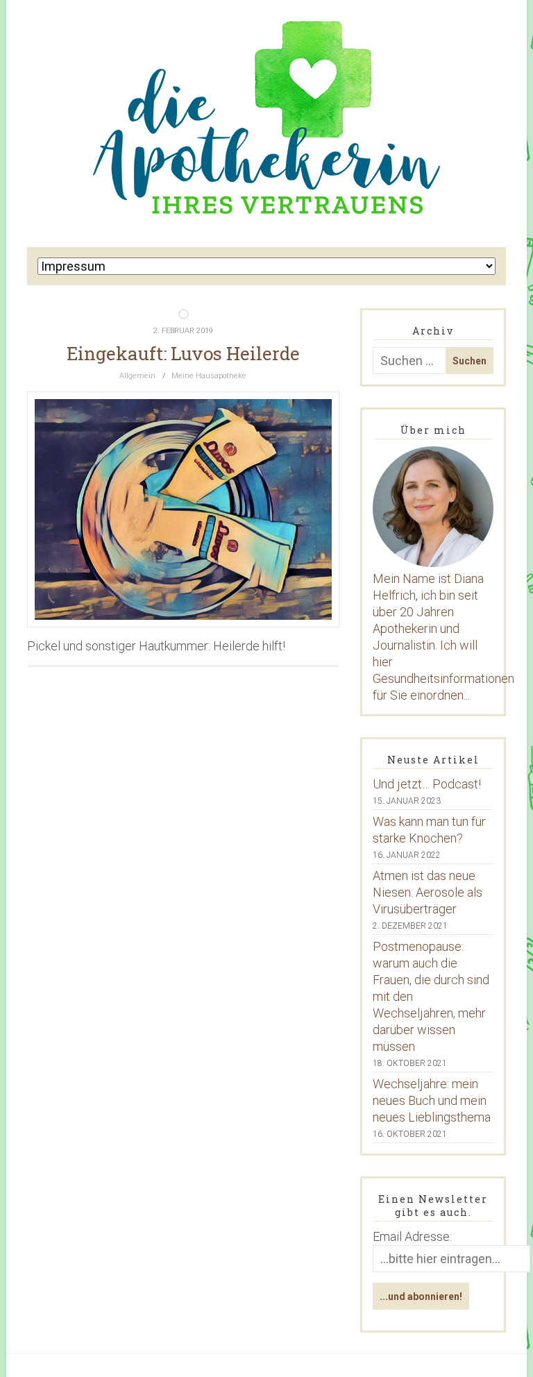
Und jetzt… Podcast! (427, 784)
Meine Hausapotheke (208, 375)
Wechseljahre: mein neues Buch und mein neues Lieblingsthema (432, 1100)
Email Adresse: (412, 1236)
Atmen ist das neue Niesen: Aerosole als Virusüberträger (427, 892)
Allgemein (137, 375)
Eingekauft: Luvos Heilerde (183, 353)
